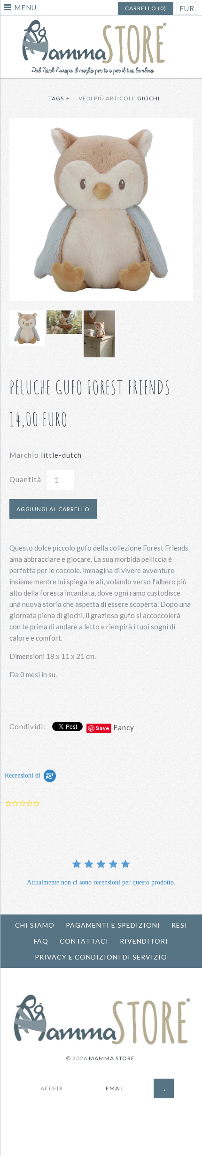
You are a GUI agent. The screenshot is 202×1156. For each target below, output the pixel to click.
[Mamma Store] (101, 21)
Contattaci (84, 941)
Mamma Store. (113, 1058)
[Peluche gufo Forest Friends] (101, 124)
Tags (59, 98)
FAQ (41, 941)
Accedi (51, 1088)
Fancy (123, 727)
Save (102, 728)
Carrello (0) (145, 8)
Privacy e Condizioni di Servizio (101, 957)
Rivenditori (144, 941)
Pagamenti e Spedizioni (113, 925)
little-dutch (61, 455)
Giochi (148, 98)
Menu (25, 7)
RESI (179, 925)
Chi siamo (34, 925)
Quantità (25, 479)
